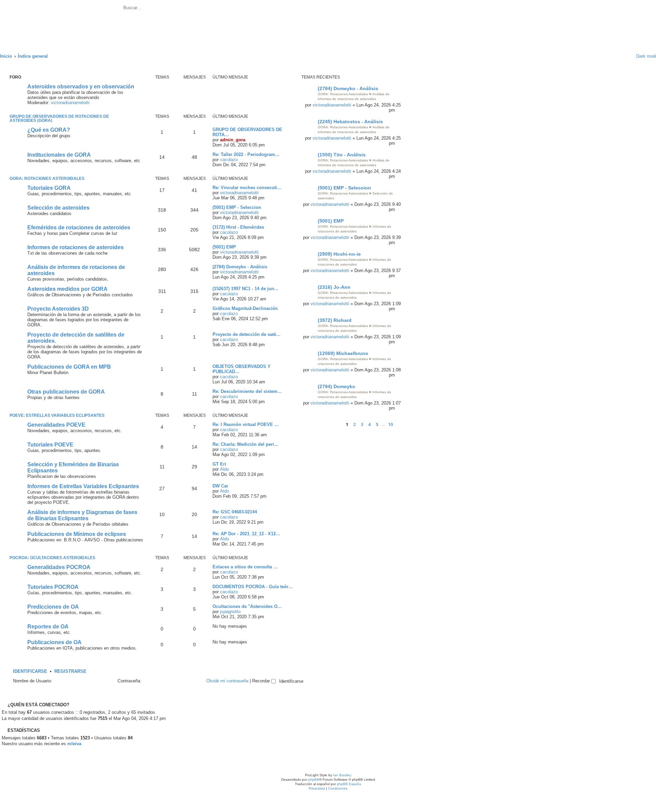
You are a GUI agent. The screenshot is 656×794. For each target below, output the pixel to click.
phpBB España (349, 784)
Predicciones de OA (53, 607)
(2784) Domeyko (336, 386)
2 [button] (354, 424)
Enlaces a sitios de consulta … (245, 566)
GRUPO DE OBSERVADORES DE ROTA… (247, 132)
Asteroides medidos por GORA (67, 289)
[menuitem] (196, 9)
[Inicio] (61, 22)
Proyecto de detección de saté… (247, 334)
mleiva (74, 743)
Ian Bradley (342, 775)
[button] (335, 424)
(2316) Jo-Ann (334, 287)
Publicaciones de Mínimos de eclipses (76, 534)
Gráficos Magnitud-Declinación (245, 308)
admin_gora (232, 139)
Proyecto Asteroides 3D (58, 309)
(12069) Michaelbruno (343, 353)
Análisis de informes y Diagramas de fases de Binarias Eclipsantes (82, 515)
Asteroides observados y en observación (80, 86)
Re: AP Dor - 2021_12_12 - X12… (246, 533)
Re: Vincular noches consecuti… (247, 187)
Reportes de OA (48, 626)
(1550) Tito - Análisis (342, 154)
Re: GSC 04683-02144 (235, 511)
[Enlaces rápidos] (622, 56)
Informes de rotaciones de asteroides (75, 247)
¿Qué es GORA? (48, 130)
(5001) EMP (331, 221)
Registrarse (70, 671)
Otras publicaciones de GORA (66, 392)
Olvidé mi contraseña (227, 680)
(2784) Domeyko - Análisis (348, 88)
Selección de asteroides (58, 208)
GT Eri (219, 464)
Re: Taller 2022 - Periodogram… (246, 154)
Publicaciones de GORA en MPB (69, 367)
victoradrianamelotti (332, 105)
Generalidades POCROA (59, 567)
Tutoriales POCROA (53, 587)
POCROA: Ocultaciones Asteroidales (52, 557)
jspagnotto (230, 611)
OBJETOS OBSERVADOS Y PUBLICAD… (242, 369)
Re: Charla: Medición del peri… (245, 444)
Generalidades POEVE (56, 425)
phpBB (313, 779)
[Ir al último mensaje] (398, 110)
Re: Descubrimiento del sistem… (247, 391)
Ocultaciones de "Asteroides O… (247, 606)
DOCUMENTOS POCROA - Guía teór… (253, 586)
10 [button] (390, 424)
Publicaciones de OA (54, 642)
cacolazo (229, 159)
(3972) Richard (335, 320)
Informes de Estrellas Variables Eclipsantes (83, 486)
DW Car (220, 485)
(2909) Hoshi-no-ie (339, 254)
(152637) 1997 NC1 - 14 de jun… (245, 288)
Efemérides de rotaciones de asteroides (78, 227)
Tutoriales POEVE (50, 445)
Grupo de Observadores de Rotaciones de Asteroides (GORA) (59, 118)
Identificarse (30, 671)
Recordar (261, 680)
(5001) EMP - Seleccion (344, 187)
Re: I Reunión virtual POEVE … (246, 424)
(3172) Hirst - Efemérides (238, 227)
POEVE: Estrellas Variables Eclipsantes (57, 415)
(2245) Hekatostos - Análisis (350, 121)
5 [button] (377, 424)
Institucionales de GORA (59, 155)
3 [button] (362, 424)
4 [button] (369, 424)
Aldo (224, 469)
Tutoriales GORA (49, 188)
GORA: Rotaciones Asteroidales (343, 94)
